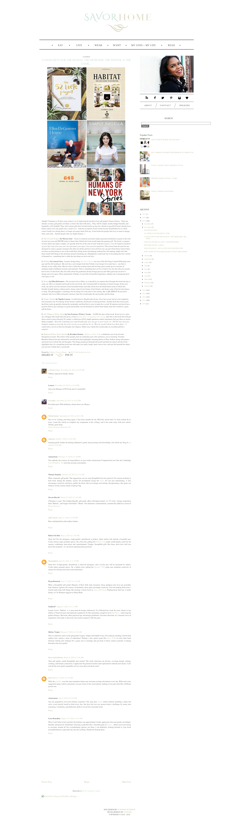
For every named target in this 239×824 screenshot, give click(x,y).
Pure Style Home (86, 261)
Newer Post (47, 781)
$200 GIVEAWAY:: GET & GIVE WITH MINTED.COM (163, 248)
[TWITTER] (163, 100)
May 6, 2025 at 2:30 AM (70, 535)
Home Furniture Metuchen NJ (59, 427)
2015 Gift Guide (77, 352)
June (146, 269)
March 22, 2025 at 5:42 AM (70, 497)
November (148, 227)
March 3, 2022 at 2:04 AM (66, 439)
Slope (102, 480)
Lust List (87, 352)
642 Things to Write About (54, 314)
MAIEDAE (128, 812)
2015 (144, 221)
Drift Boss (115, 613)
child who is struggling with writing (92, 316)
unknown (51, 438)
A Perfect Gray (54, 370)
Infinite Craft (101, 541)
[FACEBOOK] (155, 100)
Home (46, 281)
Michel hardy (53, 415)
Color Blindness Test (56, 462)
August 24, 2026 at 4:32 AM (71, 718)
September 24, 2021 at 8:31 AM (71, 416)
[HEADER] (116, 42)
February (147, 282)
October (147, 255)
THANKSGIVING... (151, 230)
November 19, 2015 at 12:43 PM (67, 385)
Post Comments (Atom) (91, 791)
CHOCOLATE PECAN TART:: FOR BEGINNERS (161, 242)
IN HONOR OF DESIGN (126, 809)
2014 (144, 290)
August (147, 262)
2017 (144, 214)
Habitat (46, 261)
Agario (109, 724)
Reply (50, 377)
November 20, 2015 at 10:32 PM (69, 400)
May (146, 272)
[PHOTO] (167, 95)
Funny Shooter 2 (54, 506)
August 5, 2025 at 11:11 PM (67, 606)
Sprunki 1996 (99, 567)
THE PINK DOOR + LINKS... (154, 245)
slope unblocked (99, 590)
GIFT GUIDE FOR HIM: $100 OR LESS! (165, 139)
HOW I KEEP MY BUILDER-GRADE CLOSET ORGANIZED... (166, 251)
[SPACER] (45, 49)
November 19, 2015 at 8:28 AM (72, 370)
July (145, 265)
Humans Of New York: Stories (55, 334)
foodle (100, 701)
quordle (58, 681)
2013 (144, 293)
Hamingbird (53, 561)
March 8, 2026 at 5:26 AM (74, 657)
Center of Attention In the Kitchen (162, 191)
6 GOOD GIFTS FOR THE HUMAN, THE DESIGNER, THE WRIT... (165, 237)
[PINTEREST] (171, 100)
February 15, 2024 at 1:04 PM (69, 456)
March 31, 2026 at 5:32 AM (62, 677)
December (147, 224)
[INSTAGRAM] (179, 100)
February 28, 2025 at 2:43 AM (73, 474)
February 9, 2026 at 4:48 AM (71, 632)
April (146, 276)
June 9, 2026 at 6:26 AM (67, 698)
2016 (144, 217)
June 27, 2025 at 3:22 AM (70, 581)
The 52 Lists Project (51, 238)
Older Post (126, 781)
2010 (144, 304)
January (147, 286)
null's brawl (52, 517)
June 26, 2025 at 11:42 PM (69, 561)
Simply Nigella (49, 299)
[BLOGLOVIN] (188, 100)
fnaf (49, 677)
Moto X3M (111, 638)
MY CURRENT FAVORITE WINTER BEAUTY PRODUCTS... (172, 152)
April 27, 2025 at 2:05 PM (68, 517)
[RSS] (145, 100)
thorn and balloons (55, 657)
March (146, 279)
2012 (144, 297)
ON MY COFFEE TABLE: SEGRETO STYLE (167, 165)
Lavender (52, 400)
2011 (144, 300)
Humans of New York (93, 334)
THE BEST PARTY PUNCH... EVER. (164, 178)
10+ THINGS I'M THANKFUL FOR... (157, 233)
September (148, 259)
